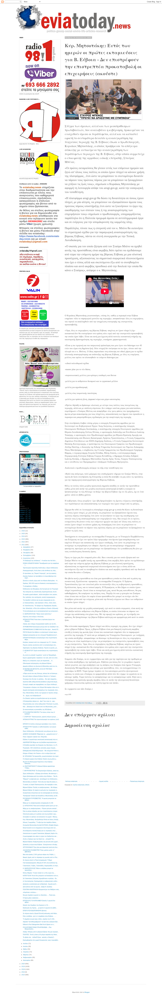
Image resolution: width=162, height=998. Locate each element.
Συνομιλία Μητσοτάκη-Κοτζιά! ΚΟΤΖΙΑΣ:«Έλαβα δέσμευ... (41, 825)
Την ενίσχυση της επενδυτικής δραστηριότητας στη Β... (40, 592)
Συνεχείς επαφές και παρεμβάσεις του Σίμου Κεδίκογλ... (40, 684)
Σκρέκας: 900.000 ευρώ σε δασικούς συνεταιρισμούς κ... (40, 583)
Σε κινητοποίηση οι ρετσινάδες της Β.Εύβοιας (37, 709)
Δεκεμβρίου (27, 547)
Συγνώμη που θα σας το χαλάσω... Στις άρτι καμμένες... (40, 679)
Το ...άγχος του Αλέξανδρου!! (32, 695)
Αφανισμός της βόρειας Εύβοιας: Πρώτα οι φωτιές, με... (40, 648)
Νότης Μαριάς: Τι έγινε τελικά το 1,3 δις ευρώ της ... (39, 873)
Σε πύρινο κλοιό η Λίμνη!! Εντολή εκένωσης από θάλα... (40, 913)
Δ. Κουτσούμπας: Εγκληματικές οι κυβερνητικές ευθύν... (40, 881)
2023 (23, 539)
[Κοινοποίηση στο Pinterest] (106, 703)
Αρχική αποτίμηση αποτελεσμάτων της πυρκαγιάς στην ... (41, 690)
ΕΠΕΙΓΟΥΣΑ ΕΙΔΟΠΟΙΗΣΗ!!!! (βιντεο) (34, 910)
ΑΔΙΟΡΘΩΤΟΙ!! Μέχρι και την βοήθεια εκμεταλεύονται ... (40, 742)
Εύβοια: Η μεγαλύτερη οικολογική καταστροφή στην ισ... (40, 739)
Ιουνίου (25, 946)
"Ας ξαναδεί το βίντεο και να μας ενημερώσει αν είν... (39, 600)
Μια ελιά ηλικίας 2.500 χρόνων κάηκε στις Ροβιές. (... (39, 854)
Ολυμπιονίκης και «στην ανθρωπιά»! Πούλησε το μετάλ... (41, 704)
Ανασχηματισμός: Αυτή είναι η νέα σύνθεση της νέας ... (40, 570)
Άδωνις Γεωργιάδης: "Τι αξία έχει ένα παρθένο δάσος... (40, 822)
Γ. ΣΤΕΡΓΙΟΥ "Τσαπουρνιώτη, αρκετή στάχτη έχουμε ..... (40, 717)
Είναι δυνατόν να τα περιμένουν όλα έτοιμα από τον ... (40, 828)
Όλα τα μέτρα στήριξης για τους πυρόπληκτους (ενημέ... (40, 811)
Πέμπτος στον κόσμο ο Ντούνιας (33, 617)
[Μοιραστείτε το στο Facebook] (104, 703)
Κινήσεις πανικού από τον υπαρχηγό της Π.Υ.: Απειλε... (40, 642)
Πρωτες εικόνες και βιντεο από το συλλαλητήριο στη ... (40, 645)
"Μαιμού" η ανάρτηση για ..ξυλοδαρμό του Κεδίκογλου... (40, 779)
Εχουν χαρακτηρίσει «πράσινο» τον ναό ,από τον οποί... (40, 658)
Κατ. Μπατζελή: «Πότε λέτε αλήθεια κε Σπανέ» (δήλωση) (40, 608)
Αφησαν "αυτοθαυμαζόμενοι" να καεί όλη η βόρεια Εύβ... (40, 922)
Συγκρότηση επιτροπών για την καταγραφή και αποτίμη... (41, 793)
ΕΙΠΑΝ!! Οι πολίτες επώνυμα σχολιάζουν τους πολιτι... (40, 724)
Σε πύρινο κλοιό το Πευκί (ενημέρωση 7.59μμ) (37, 860)
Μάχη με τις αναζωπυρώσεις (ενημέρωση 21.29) (38, 803)
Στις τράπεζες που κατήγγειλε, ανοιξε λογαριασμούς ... (40, 597)
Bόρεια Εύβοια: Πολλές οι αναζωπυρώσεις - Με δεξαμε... (40, 787)
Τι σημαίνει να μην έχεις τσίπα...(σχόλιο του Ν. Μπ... (39, 919)
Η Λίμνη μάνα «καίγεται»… (31, 898)
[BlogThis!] (100, 703)
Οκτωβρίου (27, 552)
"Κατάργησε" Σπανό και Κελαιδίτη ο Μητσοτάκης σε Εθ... (40, 796)
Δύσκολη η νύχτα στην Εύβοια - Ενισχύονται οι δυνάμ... (40, 844)
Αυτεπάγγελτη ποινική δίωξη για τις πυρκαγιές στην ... (40, 831)
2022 (23, 542)
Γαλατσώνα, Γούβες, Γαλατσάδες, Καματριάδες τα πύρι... (41, 866)
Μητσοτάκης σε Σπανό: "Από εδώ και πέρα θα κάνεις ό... (40, 782)
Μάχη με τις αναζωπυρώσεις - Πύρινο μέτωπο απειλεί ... (40, 808)
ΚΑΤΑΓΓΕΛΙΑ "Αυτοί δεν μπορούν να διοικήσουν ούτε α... (41, 875)
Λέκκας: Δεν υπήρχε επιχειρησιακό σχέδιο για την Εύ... (40, 624)
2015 (23, 975)
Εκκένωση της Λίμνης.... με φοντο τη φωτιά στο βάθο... (40, 908)
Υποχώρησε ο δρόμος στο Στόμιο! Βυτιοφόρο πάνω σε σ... (41, 687)
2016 (23, 972)
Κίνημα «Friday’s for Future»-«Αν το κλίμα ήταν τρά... (40, 753)
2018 (23, 969)
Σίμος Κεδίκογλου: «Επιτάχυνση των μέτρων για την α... (40, 731)
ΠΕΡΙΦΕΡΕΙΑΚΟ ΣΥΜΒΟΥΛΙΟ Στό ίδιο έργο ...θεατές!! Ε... (41, 629)
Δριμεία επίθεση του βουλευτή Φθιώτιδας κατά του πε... (40, 666)
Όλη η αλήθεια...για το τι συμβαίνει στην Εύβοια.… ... (39, 916)
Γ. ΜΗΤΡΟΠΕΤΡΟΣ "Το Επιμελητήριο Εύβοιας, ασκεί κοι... (41, 771)
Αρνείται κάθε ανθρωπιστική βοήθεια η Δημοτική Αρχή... (40, 682)
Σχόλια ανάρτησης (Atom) (81, 785)
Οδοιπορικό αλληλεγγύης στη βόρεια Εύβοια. (37, 663)
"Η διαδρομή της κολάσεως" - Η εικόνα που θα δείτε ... (40, 560)
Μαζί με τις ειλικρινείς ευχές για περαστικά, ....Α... (38, 660)
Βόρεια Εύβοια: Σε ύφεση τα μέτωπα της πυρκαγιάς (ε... (40, 790)
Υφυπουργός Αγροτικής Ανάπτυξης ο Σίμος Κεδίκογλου (40, 568)
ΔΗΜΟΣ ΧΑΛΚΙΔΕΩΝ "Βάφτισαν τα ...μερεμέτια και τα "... (41, 734)
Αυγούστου (27, 558)
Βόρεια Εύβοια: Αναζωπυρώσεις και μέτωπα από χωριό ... (41, 842)
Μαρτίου (26, 955)
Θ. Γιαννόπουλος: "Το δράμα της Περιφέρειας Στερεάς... (40, 605)
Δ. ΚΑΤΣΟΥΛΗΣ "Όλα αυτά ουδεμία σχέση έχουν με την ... (41, 806)
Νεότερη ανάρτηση (71, 781)
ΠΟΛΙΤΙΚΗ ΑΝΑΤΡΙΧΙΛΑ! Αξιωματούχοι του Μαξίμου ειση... (41, 889)
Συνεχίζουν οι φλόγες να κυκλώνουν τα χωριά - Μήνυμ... (40, 817)
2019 (23, 966)
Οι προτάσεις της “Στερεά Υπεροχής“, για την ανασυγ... (40, 573)
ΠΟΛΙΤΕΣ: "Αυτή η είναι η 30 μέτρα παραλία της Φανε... (40, 934)
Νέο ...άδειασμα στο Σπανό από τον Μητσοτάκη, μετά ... (40, 707)
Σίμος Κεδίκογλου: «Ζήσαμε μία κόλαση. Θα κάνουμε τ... (40, 773)
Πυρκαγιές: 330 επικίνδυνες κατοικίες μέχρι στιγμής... (39, 748)
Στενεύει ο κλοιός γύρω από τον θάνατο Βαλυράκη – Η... (40, 580)
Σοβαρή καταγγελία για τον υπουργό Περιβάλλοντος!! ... (40, 635)
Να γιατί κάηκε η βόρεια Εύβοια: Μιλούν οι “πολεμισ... (40, 676)
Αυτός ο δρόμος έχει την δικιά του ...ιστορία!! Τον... (39, 839)
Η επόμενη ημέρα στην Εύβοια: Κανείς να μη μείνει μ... (40, 759)
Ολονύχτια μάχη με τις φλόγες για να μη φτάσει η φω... (40, 814)
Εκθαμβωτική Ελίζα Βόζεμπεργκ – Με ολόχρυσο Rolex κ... (41, 750)
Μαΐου (25, 949)
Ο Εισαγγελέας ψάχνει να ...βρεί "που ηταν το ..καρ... (39, 701)
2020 (23, 964)
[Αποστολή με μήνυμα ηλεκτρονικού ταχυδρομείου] (97, 703)
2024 (23, 536)
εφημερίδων (38, 486)
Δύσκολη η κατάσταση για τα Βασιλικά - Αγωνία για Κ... (40, 884)
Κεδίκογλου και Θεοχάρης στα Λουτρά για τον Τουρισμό (40, 589)
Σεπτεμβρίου (27, 555)
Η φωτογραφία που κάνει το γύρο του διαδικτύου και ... (40, 836)
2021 (23, 545)
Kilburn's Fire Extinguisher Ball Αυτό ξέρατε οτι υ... (39, 924)
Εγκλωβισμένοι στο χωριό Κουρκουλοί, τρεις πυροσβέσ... (41, 940)
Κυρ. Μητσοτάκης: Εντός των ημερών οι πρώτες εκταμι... (41, 693)
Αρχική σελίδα (103, 781)
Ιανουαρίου (27, 960)
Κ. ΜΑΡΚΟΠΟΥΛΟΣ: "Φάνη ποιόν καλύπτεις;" (37, 614)
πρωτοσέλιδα (29, 486)
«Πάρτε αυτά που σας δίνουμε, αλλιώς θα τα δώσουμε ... (41, 673)
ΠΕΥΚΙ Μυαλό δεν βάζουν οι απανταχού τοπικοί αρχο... (40, 632)
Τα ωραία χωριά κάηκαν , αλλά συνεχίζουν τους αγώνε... (40, 594)
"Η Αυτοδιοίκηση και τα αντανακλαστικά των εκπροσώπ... (41, 611)
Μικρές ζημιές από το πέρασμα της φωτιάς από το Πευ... (40, 857)
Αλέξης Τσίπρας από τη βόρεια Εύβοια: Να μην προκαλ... (41, 932)
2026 (23, 531)
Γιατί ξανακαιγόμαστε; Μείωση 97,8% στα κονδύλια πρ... (40, 863)
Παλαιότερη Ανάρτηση (137, 781)
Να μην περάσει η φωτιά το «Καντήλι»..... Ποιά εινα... (39, 895)
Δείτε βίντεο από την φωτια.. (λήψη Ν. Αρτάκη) (37, 887)
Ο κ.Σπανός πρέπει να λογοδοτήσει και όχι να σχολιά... (40, 698)
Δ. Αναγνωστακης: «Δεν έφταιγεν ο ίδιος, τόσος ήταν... (40, 603)
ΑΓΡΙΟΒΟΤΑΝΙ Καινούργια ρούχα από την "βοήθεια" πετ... (41, 627)
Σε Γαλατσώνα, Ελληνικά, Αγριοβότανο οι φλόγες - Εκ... (40, 878)
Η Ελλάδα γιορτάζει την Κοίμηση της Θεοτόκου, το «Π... (40, 745)
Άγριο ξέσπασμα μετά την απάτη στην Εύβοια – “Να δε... (40, 776)
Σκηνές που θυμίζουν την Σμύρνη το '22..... (36, 905)
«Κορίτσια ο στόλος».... (30, 892)
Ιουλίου (25, 943)
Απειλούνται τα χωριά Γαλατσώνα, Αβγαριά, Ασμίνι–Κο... (40, 833)
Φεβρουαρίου (27, 957)
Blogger (87, 992)
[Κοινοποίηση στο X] (102, 703)
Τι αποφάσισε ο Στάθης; (30, 586)
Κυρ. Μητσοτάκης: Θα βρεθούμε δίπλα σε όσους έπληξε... (41, 819)
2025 (23, 533)
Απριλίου (26, 952)
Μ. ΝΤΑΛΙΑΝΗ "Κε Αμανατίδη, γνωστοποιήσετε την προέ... (41, 756)
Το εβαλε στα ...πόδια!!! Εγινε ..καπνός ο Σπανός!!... (39, 937)
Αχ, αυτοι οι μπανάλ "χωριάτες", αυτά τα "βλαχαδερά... (40, 655)
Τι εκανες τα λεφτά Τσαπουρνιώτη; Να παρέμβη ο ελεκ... (40, 784)
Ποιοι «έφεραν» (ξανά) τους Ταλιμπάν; (35, 737)
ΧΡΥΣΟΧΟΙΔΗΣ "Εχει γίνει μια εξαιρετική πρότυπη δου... (40, 847)
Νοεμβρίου (26, 550)
